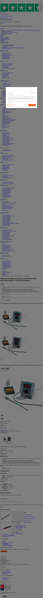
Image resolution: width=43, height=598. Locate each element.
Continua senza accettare (33, 92)
